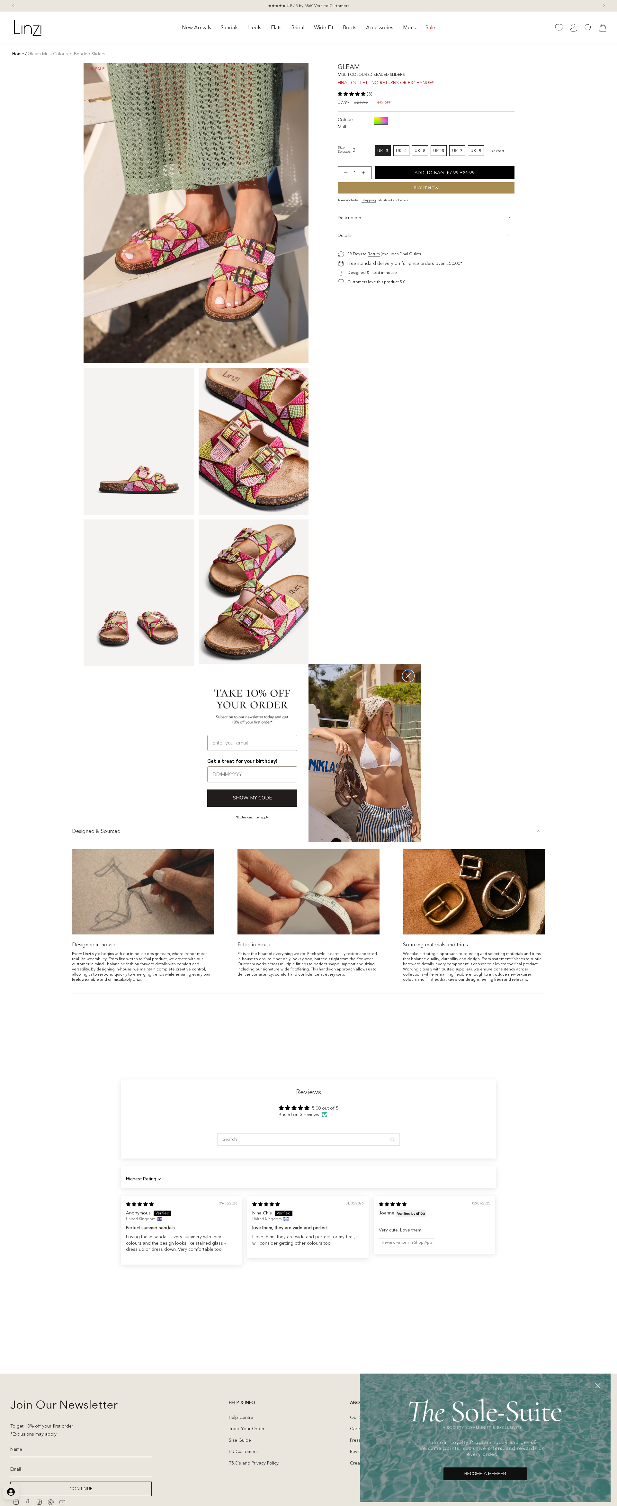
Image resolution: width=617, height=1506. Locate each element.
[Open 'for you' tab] (11, 1492)
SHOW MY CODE (252, 798)
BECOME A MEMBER (485, 1474)
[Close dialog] (408, 675)
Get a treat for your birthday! (242, 761)
